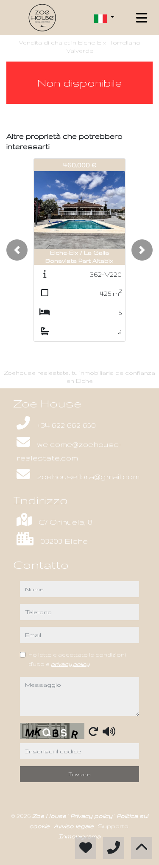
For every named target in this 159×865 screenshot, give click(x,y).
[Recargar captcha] (93, 731)
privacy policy (70, 664)
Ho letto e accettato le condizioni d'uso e (77, 659)
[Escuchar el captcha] (109, 731)
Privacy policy (92, 815)
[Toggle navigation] (141, 18)
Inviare (79, 774)
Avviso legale (74, 826)
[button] (17, 250)
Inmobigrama (79, 836)
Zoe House (50, 815)
